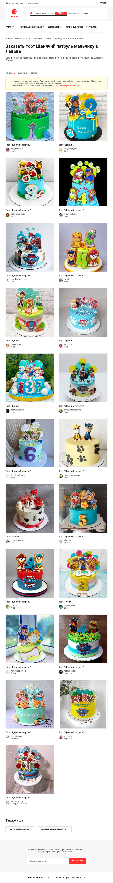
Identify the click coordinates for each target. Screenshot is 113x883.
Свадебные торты (74, 27)
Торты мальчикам (22, 39)
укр (101, 3)
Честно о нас (32, 3)
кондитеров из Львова (68, 85)
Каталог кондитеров (15, 3)
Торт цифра (91, 27)
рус (105, 3)
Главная (9, 39)
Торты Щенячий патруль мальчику (69, 39)
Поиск (61, 13)
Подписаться (77, 861)
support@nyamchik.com (70, 877)
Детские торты (55, 27)
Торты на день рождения (32, 27)
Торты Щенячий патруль (42, 39)
